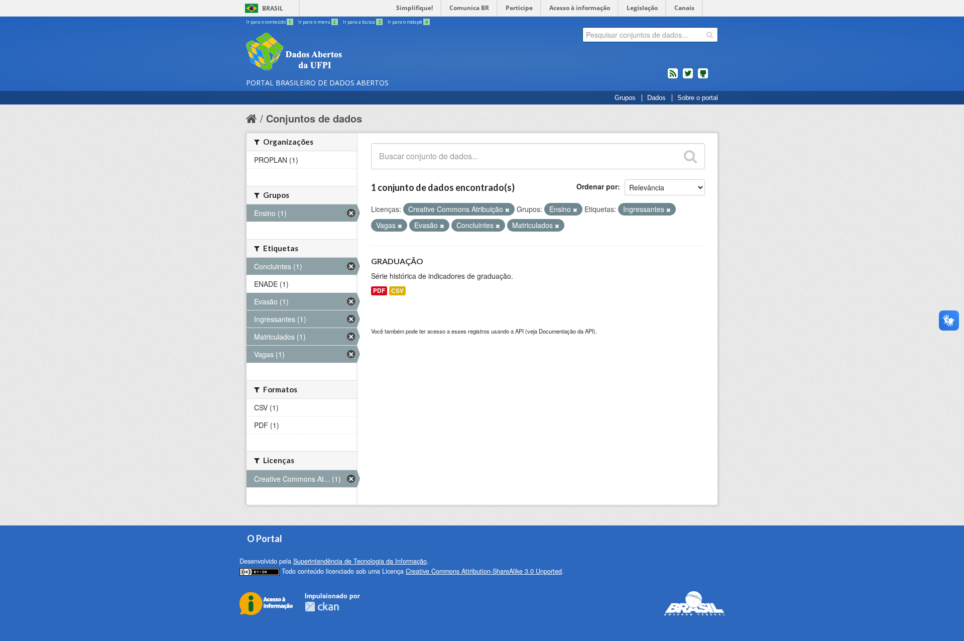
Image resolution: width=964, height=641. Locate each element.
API (519, 331)
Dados (656, 97)
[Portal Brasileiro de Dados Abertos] (354, 53)
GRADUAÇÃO (397, 261)
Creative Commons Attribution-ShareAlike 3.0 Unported (484, 571)
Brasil (272, 8)
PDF (379, 290)
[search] (709, 35)
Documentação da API (566, 331)
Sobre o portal (697, 97)
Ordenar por (597, 186)
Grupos (625, 97)
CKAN (322, 606)
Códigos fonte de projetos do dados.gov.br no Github (703, 77)
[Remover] (507, 209)
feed (673, 77)
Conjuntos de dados (314, 118)
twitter (688, 77)
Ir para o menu (317, 22)
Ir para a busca (362, 22)
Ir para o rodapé (408, 22)
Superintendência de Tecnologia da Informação (360, 561)
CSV (397, 290)
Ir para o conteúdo (268, 22)
